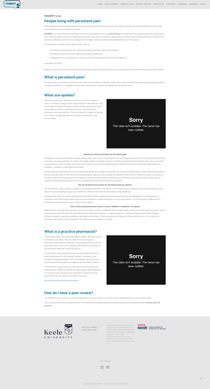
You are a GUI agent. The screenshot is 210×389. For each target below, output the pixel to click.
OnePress (107, 384)
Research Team (127, 4)
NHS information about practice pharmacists (61, 280)
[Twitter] (102, 367)
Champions (182, 4)
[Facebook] (107, 367)
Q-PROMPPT (171, 4)
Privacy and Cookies (89, 330)
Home (100, 4)
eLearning (193, 4)
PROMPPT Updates (143, 4)
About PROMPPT (111, 4)
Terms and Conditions (89, 327)
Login (202, 4)
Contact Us (158, 4)
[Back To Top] (201, 379)
